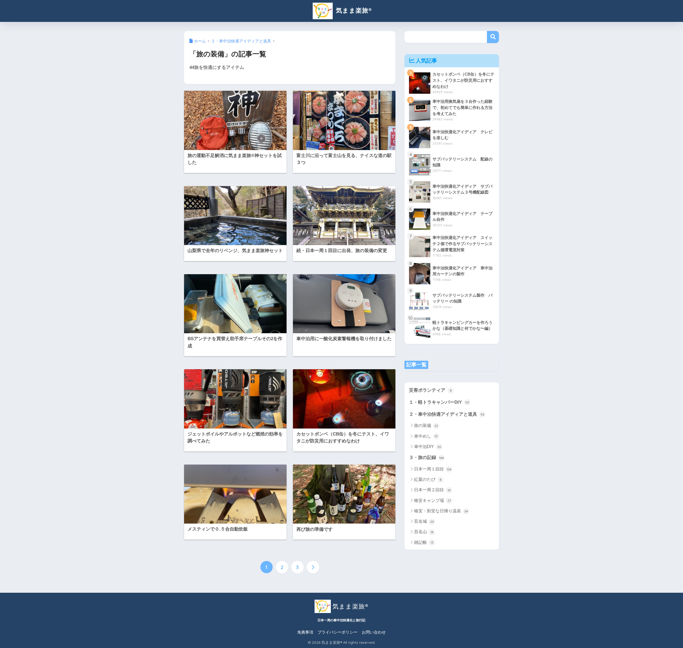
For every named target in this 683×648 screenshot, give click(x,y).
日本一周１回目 (432, 469)
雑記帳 (424, 542)
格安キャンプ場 (432, 500)
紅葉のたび (428, 479)
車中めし (426, 436)
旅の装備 (426, 425)
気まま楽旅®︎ (353, 10)
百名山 (424, 531)
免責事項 (305, 632)
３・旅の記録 (426, 457)
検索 (493, 37)
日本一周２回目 (432, 490)
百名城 (424, 521)
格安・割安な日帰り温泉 (441, 511)
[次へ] (313, 567)
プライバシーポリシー (337, 632)
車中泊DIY (427, 446)
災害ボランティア (430, 390)
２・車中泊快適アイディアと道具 (446, 414)
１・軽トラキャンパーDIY (439, 402)
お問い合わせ (374, 632)
